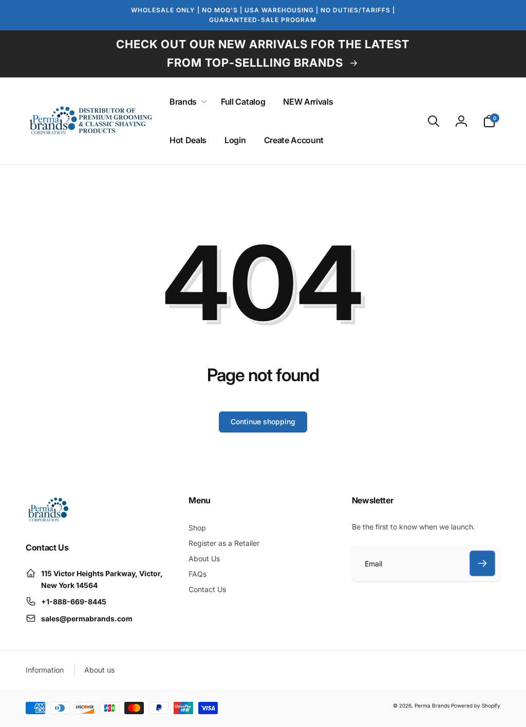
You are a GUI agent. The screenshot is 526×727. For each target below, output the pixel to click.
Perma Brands (432, 705)
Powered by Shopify (475, 705)
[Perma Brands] (47, 520)
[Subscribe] (482, 563)
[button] (186, 102)
